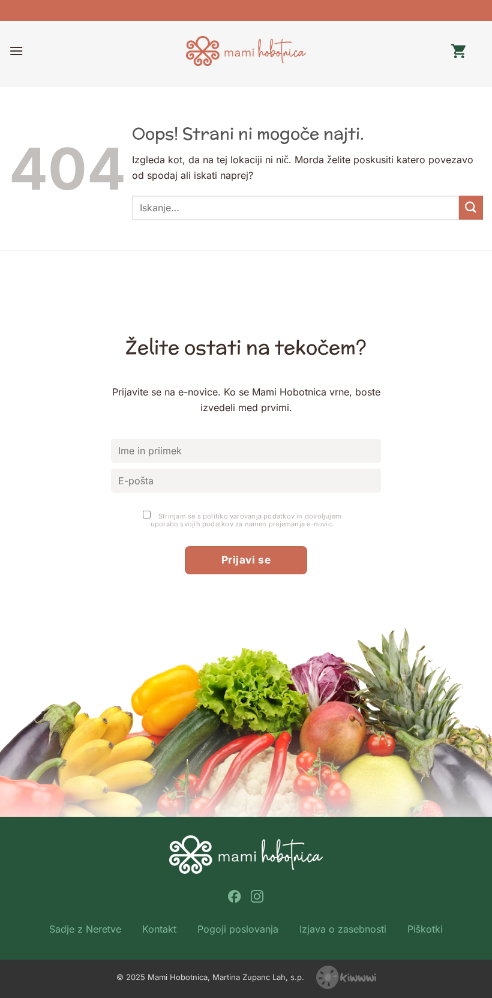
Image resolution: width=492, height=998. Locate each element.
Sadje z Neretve (85, 929)
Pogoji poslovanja (237, 929)
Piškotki (425, 929)
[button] (16, 50)
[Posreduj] (471, 207)
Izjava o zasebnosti (342, 929)
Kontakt (159, 929)
